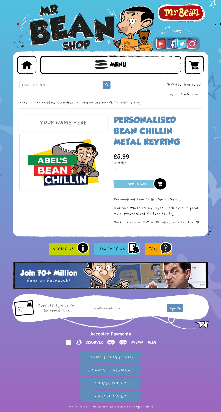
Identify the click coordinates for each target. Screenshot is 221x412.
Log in (172, 94)
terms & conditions (110, 357)
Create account (191, 94)
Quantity (120, 162)
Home (23, 102)
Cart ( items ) (186, 84)
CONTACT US (111, 249)
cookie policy (110, 383)
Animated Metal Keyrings (54, 102)
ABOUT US (63, 249)
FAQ (152, 249)
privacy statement (110, 370)
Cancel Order (110, 396)
